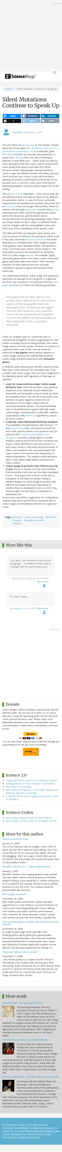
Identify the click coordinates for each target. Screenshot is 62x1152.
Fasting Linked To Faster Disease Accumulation (30, 783)
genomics (17, 517)
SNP (55, 424)
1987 (17, 157)
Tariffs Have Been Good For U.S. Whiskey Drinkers (31, 780)
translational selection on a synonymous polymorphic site (30, 150)
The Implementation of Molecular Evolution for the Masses (30, 923)
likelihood (31, 415)
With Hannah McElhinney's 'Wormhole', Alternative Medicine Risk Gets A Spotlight (31, 791)
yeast (31, 255)
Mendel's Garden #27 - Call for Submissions (26, 866)
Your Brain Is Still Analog (18, 786)
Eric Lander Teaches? (14, 894)
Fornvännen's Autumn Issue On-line (22, 1002)
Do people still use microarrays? (19, 952)
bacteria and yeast (36, 239)
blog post (29, 144)
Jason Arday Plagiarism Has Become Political (29, 817)
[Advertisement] (31, 36)
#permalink (42, 581)
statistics (16, 523)
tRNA (55, 209)
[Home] (20, 77)
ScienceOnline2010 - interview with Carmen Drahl (30, 1076)
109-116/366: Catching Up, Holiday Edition (25, 1039)
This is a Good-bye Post (15, 839)
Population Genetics (34, 520)
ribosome (31, 209)
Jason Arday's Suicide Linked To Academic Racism (31, 820)
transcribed (11, 206)
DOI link (7, 154)
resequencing (17, 428)
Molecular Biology (34, 517)
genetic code (13, 193)
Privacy (52, 1124)
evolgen (9, 88)
